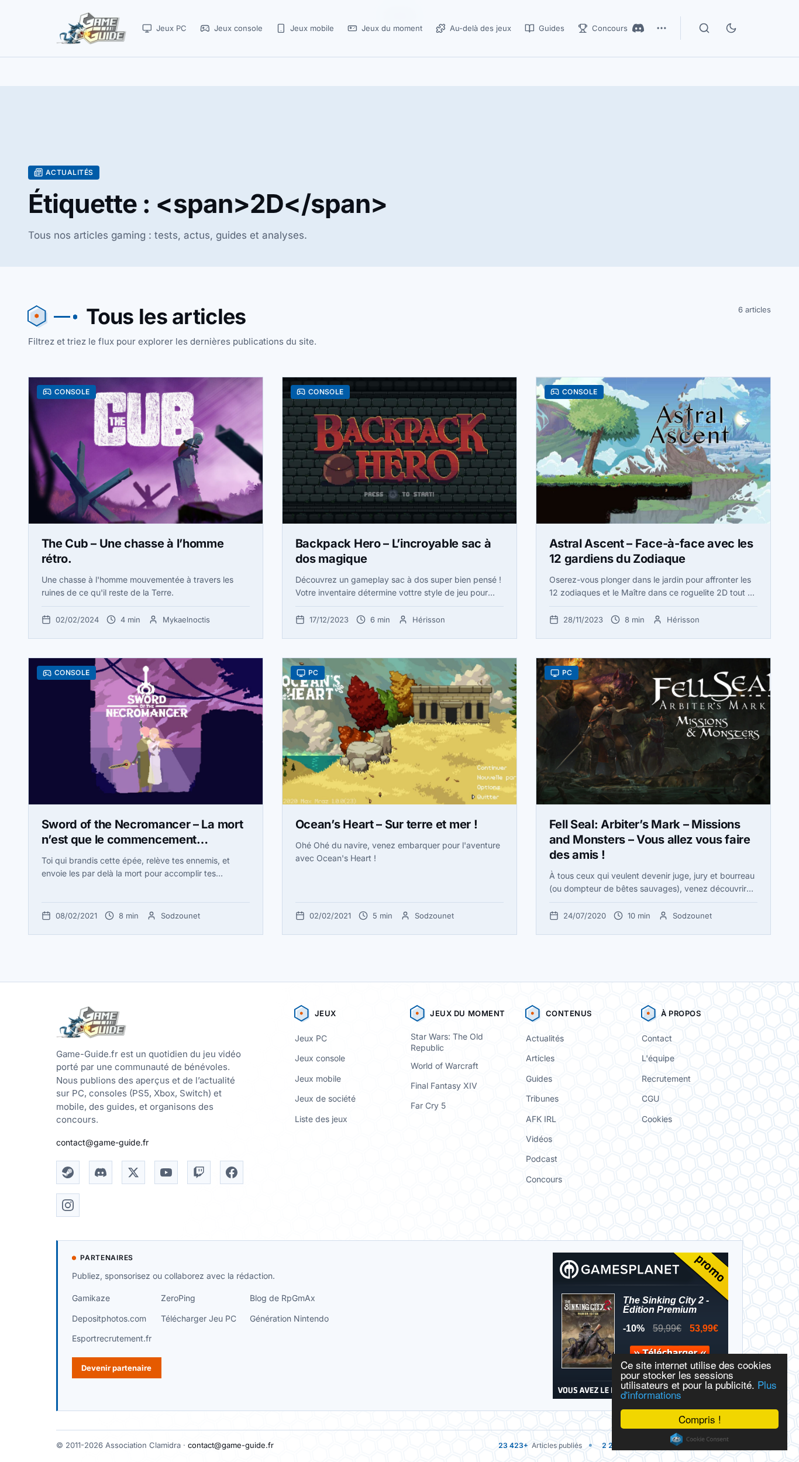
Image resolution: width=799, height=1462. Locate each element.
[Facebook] (231, 1172)
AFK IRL (541, 1119)
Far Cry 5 (428, 1105)
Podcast (541, 1159)
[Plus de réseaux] (661, 28)
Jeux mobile (318, 1078)
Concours (544, 1179)
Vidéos (539, 1139)
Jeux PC (311, 1038)
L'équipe (658, 1058)
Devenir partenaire (116, 1367)
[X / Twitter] (133, 1172)
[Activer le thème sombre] (731, 28)
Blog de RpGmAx (282, 1298)
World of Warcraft (444, 1066)
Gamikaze (91, 1298)
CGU (650, 1098)
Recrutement (666, 1078)
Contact (657, 1038)
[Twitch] (199, 1172)
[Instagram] (68, 1205)
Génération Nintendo (289, 1318)
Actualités (545, 1038)
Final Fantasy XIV (444, 1086)
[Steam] (68, 1172)
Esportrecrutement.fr (111, 1338)
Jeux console (320, 1058)
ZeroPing (178, 1298)
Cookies (657, 1119)
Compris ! (700, 1419)
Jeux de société (325, 1098)
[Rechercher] (704, 28)
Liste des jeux (321, 1119)
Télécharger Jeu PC (198, 1318)
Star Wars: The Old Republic (447, 1041)
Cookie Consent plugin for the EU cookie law (699, 1439)
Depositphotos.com (109, 1318)
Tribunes (542, 1098)
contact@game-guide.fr (102, 1142)
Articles (540, 1058)
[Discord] (638, 28)
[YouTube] (166, 1172)
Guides (539, 1078)
